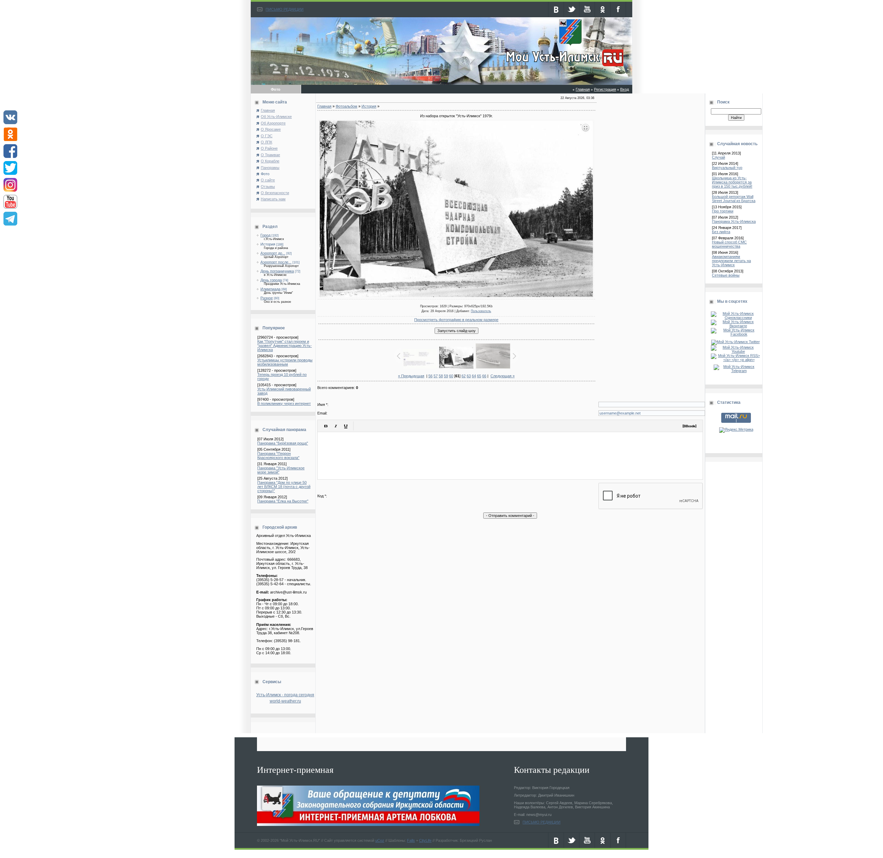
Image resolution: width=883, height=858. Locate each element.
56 (430, 376)
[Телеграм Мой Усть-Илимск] (736, 371)
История (267, 244)
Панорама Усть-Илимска (734, 221)
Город (265, 235)
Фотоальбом (346, 106)
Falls (411, 840)
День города (271, 280)
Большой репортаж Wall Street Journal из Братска (733, 198)
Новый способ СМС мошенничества (729, 244)
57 (436, 376)
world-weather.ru (285, 701)
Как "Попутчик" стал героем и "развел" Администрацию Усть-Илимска (284, 345)
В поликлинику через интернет (284, 403)
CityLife (425, 840)
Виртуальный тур (727, 168)
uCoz (379, 840)
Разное (266, 298)
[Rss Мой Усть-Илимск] (736, 360)
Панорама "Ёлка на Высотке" (282, 501)
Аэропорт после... (275, 262)
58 (441, 376)
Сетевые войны (726, 275)
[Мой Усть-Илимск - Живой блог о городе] (563, 66)
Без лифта (721, 232)
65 (479, 376)
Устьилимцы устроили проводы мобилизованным (284, 362)
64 (474, 376)
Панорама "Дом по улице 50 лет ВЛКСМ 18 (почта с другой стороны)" (283, 486)
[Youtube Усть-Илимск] (736, 351)
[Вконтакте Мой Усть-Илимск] (736, 326)
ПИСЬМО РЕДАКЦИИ (285, 9)
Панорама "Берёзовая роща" (282, 443)
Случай (718, 157)
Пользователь (481, 311)
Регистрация (605, 89)
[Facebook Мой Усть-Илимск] (736, 334)
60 (451, 376)
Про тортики (722, 211)
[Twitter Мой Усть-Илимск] (736, 342)
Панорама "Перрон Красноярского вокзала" (278, 455)
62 (464, 376)
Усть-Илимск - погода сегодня (285, 694)
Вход (624, 89)
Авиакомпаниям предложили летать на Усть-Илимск (731, 261)
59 (446, 376)
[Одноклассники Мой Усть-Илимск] (736, 318)
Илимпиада (270, 289)
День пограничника (277, 271)
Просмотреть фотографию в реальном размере (456, 320)
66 (484, 376)
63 (469, 376)
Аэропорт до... (272, 253)
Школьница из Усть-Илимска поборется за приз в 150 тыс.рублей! (732, 182)
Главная (583, 89)
